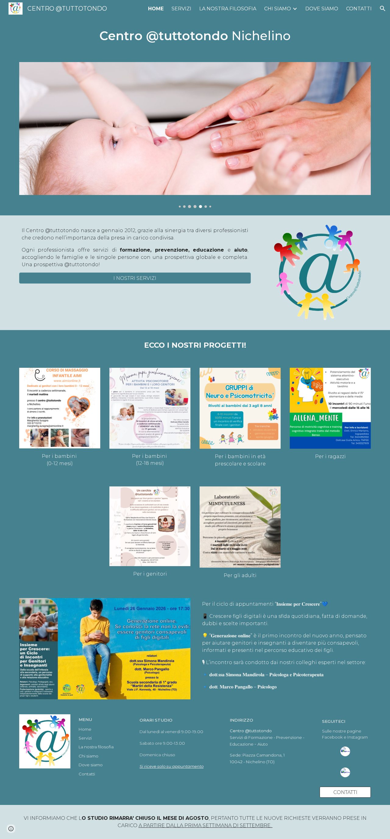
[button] (382, 8)
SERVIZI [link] (181, 9)
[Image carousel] (195, 135)
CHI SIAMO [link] (277, 9)
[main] (195, 35)
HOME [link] (156, 9)
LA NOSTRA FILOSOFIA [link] (227, 9)
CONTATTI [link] (359, 9)
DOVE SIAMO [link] (321, 9)
